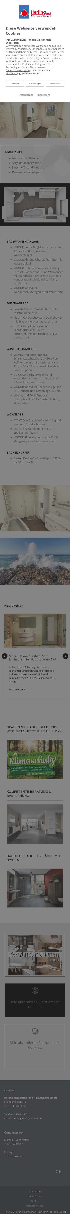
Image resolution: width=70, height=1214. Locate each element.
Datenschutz (26, 94)
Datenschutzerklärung (18, 70)
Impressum (43, 94)
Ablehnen (15, 83)
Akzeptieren (55, 83)
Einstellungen (35, 83)
